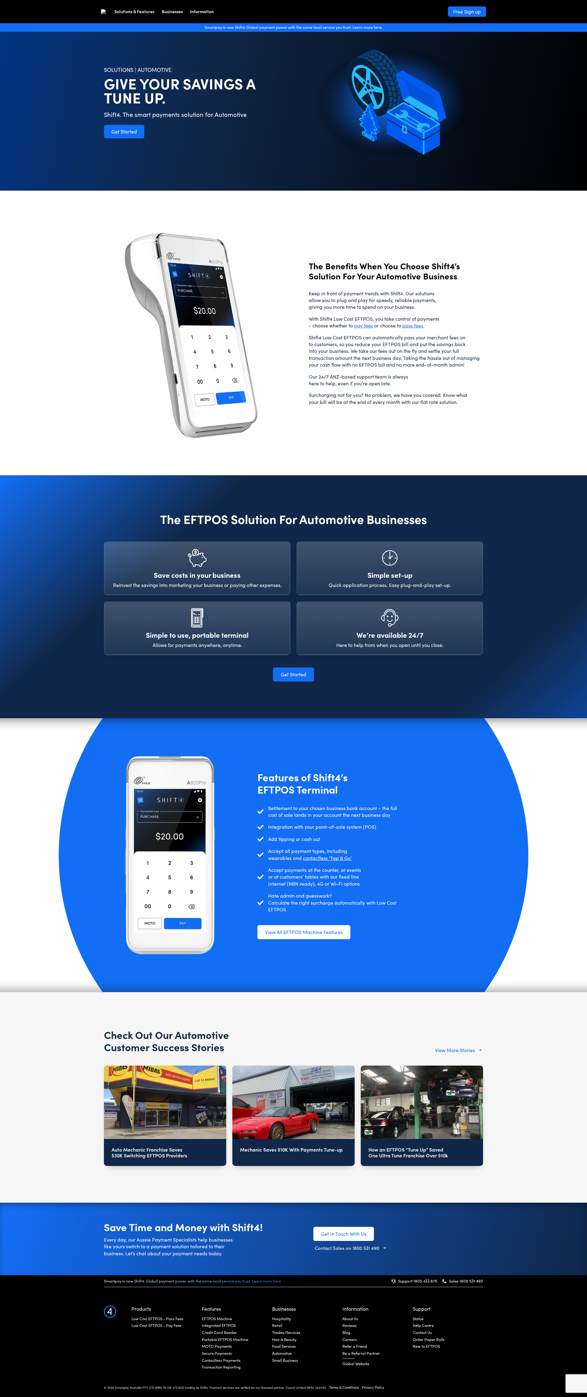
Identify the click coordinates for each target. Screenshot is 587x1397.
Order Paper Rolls (429, 1339)
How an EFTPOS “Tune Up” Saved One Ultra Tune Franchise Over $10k (408, 1152)
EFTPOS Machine (217, 1318)
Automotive (282, 1353)
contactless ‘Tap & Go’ (327, 858)
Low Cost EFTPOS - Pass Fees (157, 1318)
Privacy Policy (373, 1387)
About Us (350, 1318)
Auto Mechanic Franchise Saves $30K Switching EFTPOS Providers (149, 1152)
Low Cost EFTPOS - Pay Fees (156, 1325)
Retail (277, 1325)
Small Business (285, 1360)
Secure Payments (217, 1353)
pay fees (363, 325)
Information (202, 11)
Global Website (355, 1363)
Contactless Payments (221, 1360)
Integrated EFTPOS (219, 1325)
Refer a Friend (354, 1346)
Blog (346, 1332)
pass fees (412, 325)
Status (418, 1318)
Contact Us (422, 1332)
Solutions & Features (134, 11)
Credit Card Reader (219, 1332)
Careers (349, 1339)
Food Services (284, 1346)
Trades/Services (286, 1332)
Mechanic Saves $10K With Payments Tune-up (291, 1149)
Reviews (349, 1325)
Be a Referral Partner (361, 1353)
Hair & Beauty (284, 1339)
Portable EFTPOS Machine (225, 1339)
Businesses (172, 11)
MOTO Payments (217, 1346)
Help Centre (423, 1325)
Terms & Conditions (344, 1387)
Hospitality (281, 1318)
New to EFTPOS (426, 1346)
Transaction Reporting (221, 1367)
